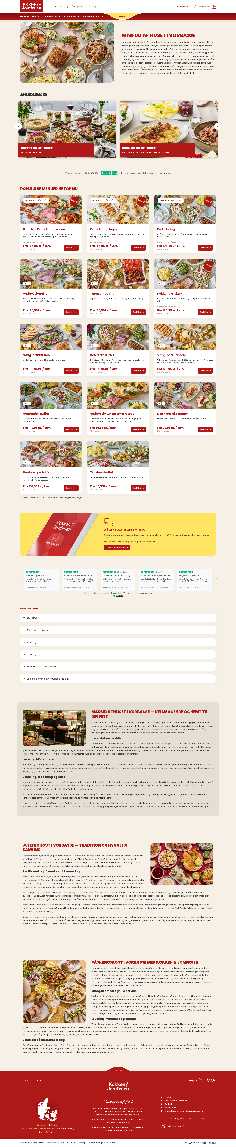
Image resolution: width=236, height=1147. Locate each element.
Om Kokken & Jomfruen (176, 1100)
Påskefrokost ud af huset (199, 1045)
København (68, 1128)
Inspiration (169, 1097)
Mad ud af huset (28, 16)
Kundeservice (50, 16)
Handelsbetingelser (97, 1142)
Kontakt (168, 1104)
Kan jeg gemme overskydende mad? (47, 678)
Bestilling (31, 618)
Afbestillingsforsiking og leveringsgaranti (184, 1111)
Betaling (31, 642)
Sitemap (81, 1142)
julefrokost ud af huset (121, 892)
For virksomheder (91, 16)
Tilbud (122, 16)
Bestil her (70, 247)
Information (70, 16)
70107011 (58, 6)
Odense (52, 1132)
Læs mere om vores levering (87, 768)
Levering (31, 654)
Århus (41, 1132)
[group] (51, 209)
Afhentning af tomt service (41, 666)
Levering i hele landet (47, 1125)
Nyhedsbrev (170, 1107)
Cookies (112, 1142)
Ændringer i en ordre (38, 630)
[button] (18, 126)
